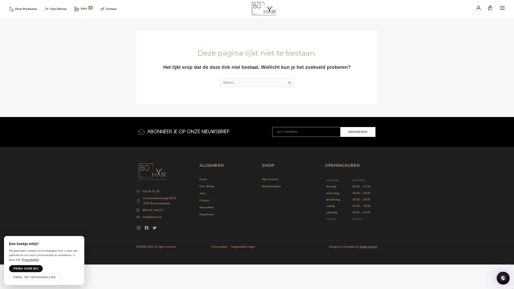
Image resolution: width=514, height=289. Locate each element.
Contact (204, 200)
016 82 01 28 (151, 191)
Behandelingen (271, 186)
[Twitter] (155, 228)
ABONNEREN (357, 131)
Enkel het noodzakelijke (34, 277)
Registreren (206, 214)
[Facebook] (147, 228)
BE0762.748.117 (153, 210)
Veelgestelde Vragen (243, 246)
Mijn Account (270, 179)
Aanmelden (206, 207)
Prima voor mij (25, 268)
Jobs (202, 193)
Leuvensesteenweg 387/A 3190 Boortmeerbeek (159, 200)
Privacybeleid (219, 246)
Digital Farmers (368, 246)
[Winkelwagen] (490, 8)
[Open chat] (503, 278)
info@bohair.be (152, 217)
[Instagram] (139, 228)
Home (203, 179)
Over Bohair (207, 186)
